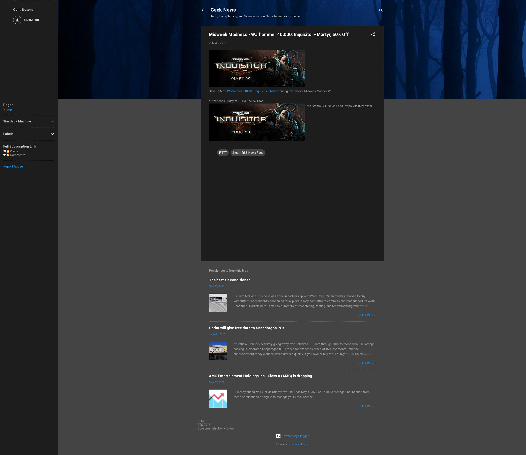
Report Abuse (13, 166)
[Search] (381, 11)
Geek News (223, 10)
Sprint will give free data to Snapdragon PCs (246, 328)
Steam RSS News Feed (247, 153)
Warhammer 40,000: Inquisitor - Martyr (253, 91)
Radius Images (301, 444)
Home (7, 110)
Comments (17, 155)
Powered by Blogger (295, 436)
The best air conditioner (229, 280)
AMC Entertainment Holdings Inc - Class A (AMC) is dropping (260, 376)
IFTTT (223, 153)
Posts (13, 151)
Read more (366, 315)
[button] (372, 35)
